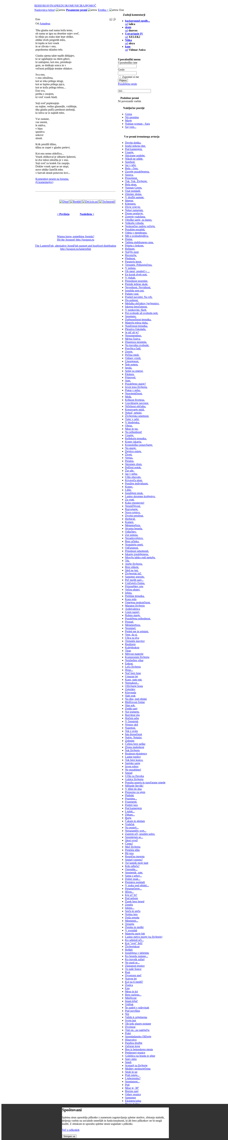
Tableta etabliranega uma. (139, 242)
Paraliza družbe (133, 1042)
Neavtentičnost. (133, 393)
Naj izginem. (132, 711)
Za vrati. (129, 499)
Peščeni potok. (133, 467)
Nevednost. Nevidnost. (138, 287)
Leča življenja (133, 666)
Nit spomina (132, 117)
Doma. (129, 239)
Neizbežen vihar (134, 660)
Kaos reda (130, 599)
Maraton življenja (135, 605)
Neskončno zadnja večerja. (140, 226)
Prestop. (129, 460)
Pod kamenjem (133, 808)
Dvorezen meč (133, 975)
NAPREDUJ (58, 5)
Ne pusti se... (132, 962)
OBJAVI (46, 5)
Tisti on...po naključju (137, 1030)
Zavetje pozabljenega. (137, 171)
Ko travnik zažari (134, 959)
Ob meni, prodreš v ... (137, 271)
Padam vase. (132, 293)
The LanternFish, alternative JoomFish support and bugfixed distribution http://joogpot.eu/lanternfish (75, 247)
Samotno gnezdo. (135, 576)
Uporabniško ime (127, 62)
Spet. (128, 380)
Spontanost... (132, 1081)
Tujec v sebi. (132, 419)
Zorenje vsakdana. (135, 216)
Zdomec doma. (133, 194)
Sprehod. (130, 161)
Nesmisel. (130, 628)
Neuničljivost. (133, 505)
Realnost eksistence (136, 753)
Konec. (129, 486)
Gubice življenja (134, 779)
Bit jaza (129, 853)
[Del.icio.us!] (90, 201)
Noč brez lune (133, 673)
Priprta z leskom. (134, 245)
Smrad (128, 772)
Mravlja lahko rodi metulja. (140, 557)
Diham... (130, 814)
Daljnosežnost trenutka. (138, 319)
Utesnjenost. (132, 361)
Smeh (128, 1062)
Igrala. (128, 367)
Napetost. (130, 727)
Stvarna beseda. (134, 528)
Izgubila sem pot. (134, 290)
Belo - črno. (131, 168)
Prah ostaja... (132, 1075)
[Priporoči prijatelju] (114, 18)
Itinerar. (129, 200)
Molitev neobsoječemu (138, 1068)
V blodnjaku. (132, 422)
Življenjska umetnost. (137, 415)
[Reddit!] (76, 201)
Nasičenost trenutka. (136, 325)
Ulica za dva (132, 637)
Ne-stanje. (130, 448)
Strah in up (131, 1071)
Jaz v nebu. (131, 473)
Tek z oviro (131, 731)
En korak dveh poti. (136, 274)
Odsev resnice (133, 1094)
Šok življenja (132, 750)
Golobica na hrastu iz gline (140, 1055)
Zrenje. (129, 351)
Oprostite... (131, 869)
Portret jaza (131, 805)
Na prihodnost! (133, 432)
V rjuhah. (130, 277)
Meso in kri (131, 991)
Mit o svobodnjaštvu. (137, 235)
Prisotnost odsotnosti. (137, 550)
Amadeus (45, 23)
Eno (127, 988)
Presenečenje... (133, 888)
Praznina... (131, 798)
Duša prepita (132, 917)
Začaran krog (132, 1046)
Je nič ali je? (132, 332)
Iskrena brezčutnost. (136, 306)
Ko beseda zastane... (136, 956)
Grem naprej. (132, 612)
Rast (127, 972)
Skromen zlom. (133, 464)
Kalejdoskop (132, 647)
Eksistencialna (133, 1100)
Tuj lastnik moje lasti (136, 862)
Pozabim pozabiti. (135, 229)
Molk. (128, 396)
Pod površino (132, 1010)
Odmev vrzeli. (133, 358)
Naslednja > (87, 214)
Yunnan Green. (133, 187)
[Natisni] (110, 18)
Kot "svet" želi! (133, 943)
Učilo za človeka (134, 776)
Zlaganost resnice (135, 965)
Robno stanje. (133, 615)
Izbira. (128, 592)
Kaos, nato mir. (133, 679)
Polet (128, 1033)
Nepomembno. (133, 335)
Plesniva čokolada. (135, 329)
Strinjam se (69, 1136)
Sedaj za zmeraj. (134, 370)
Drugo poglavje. (134, 213)
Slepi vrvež (131, 840)
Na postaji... (132, 827)
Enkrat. (129, 663)
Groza (128, 114)
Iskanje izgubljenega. (137, 554)
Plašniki (129, 795)
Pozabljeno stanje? (135, 383)
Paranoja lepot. (133, 261)
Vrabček (129, 824)
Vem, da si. (131, 634)
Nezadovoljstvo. (134, 538)
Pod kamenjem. (133, 149)
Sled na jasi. (132, 570)
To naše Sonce (133, 968)
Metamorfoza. (133, 525)
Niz (127, 1013)
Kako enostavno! (134, 502)
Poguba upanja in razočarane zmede (145, 782)
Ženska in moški (134, 927)
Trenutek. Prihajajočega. (138, 264)
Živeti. (128, 454)
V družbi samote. (134, 197)
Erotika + (103, 9)
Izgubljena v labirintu (137, 952)
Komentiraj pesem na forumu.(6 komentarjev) (52, 180)
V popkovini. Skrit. (136, 309)
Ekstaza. (129, 374)
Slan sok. (130, 705)
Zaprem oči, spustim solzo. (140, 833)
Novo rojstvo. (133, 512)
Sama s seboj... (133, 875)
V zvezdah (131, 930)
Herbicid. (130, 518)
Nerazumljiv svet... (135, 830)
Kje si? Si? (131, 895)
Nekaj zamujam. (134, 210)
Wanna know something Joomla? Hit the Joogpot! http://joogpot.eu (75, 238)
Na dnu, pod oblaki (136, 698)
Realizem (130, 644)
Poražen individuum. (136, 483)
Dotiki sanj (131, 708)
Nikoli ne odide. (134, 158)
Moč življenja (132, 846)
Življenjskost (132, 946)
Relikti (129, 949)
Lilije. (128, 489)
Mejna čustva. (133, 338)
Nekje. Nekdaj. (133, 737)
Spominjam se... (134, 837)
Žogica (129, 985)
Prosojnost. (131, 178)
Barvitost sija (132, 714)
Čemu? (129, 843)
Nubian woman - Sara (137, 123)
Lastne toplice (133, 756)
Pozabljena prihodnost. (138, 618)
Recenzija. (131, 255)
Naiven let (131, 978)
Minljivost (130, 997)
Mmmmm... (131, 920)
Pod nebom (131, 898)
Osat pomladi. (133, 190)
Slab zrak (130, 695)
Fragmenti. (131, 801)
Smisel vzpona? (134, 859)
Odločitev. (131, 531)
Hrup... (129, 669)
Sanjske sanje (132, 763)
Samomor (130, 1097)
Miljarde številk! (134, 785)
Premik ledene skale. (136, 284)
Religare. (130, 248)
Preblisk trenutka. (135, 596)
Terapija (129, 923)
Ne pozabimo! (133, 769)
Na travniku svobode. (137, 345)
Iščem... (129, 891)
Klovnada (130, 692)
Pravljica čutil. (133, 348)
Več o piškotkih (70, 1129)
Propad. (129, 621)
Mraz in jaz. (131, 428)
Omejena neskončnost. (138, 602)
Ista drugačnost (133, 734)
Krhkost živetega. (135, 399)
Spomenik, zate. (134, 872)
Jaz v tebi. (130, 165)
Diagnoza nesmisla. (136, 342)
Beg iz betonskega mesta (139, 1049)
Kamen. (129, 522)
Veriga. (129, 457)
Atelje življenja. (134, 563)
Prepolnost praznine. (136, 280)
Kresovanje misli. (135, 409)
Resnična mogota (134, 856)
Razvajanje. (131, 509)
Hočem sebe (132, 718)
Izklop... (129, 907)
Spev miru (131, 1059)
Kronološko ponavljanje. (139, 444)
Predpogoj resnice (135, 1052)
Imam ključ (131, 1001)
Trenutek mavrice (135, 641)
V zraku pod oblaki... (137, 885)
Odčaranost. (132, 547)
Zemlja (129, 904)
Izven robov (132, 766)
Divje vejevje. (133, 206)
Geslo (121, 69)
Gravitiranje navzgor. (137, 403)
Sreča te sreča (132, 911)
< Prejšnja (63, 214)
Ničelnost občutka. (135, 406)
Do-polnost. (131, 300)
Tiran (128, 650)
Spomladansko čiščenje (138, 1036)
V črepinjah (131, 721)
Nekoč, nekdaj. (133, 412)
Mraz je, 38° (132, 1087)
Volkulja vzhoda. (134, 223)
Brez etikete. (132, 567)
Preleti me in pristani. (137, 631)
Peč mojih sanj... (134, 579)
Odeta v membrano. (136, 232)
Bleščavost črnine (135, 702)
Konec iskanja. (133, 441)
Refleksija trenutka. (136, 438)
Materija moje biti (135, 933)
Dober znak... (132, 878)
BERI (37, 5)
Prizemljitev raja (134, 586)
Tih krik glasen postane (138, 1023)
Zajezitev (130, 689)
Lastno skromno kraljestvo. (140, 496)
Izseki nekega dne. (135, 145)
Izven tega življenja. (136, 387)
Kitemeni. (130, 203)
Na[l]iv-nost (132, 251)
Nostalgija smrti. (134, 544)
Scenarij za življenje (136, 1065)
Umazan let (131, 676)
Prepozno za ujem (135, 792)
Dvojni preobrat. (134, 515)
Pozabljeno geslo (127, 83)
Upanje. (129, 152)
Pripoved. (130, 377)
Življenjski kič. (133, 573)
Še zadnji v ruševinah (137, 1007)
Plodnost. (130, 258)
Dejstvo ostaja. (133, 451)
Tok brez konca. (134, 759)
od (127, 48)
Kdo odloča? (132, 866)
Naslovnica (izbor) (44, 9)
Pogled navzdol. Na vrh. (138, 296)
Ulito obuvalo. (133, 477)
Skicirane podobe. (135, 155)
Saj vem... (130, 126)
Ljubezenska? (133, 1078)
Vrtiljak (129, 1004)
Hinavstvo (131, 1039)
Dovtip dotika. (133, 142)
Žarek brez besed (134, 901)
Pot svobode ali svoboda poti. (141, 313)
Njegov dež (131, 724)
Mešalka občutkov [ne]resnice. (142, 303)
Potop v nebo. (133, 390)
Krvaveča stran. (134, 480)
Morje (128, 120)
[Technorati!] (107, 201)
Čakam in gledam (135, 821)
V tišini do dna (133, 788)
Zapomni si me (130, 76)
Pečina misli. (132, 354)
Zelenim (129, 740)
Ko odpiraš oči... (134, 940)
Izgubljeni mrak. (134, 493)
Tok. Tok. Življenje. (136, 181)
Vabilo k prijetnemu (136, 1017)
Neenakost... (132, 682)
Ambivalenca (132, 608)
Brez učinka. (132, 541)
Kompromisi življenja (137, 657)
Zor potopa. (131, 534)
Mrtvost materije (134, 653)
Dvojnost (130, 1026)
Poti (127, 1084)
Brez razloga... (133, 994)
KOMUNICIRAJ (76, 5)
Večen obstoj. (132, 589)
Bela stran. (131, 184)
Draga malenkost (134, 747)
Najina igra (131, 914)
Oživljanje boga (134, 686)
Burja (128, 817)
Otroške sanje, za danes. (138, 219)
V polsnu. (130, 268)
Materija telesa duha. (136, 322)
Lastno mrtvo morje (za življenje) (143, 936)
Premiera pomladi (135, 882)
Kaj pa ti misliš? (134, 981)
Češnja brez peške (135, 743)
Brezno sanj (131, 1091)
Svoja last (130, 1020)
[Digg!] (64, 201)
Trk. (127, 560)
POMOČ (91, 5)
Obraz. (129, 425)
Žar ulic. (129, 470)
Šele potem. (131, 364)
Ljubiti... (130, 811)
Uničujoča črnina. (135, 583)
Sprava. (129, 174)
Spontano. (130, 316)
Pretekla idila (132, 850)
